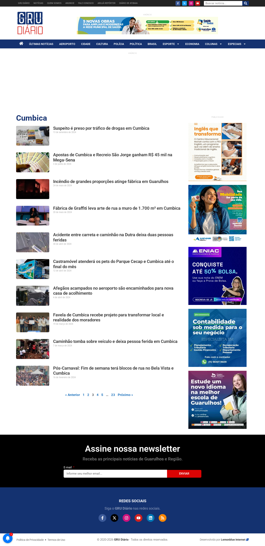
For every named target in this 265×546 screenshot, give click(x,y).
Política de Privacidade (30, 539)
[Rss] (162, 518)
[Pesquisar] (245, 3)
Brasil (152, 44)
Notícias (38, 3)
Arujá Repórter (106, 3)
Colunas (211, 44)
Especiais (234, 44)
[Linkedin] (150, 518)
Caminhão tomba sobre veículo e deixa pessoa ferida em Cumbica (115, 341)
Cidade (85, 44)
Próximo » (125, 395)
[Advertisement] (132, 83)
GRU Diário (24, 3)
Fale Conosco (86, 3)
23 (113, 395)
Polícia (119, 44)
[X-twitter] (184, 3)
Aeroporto (67, 44)
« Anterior (72, 395)
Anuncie (69, 3)
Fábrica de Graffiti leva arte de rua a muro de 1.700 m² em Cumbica (116, 208)
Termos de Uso (56, 539)
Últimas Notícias (41, 44)
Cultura (102, 44)
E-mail (68, 467)
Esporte (169, 44)
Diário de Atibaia (128, 3)
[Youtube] (197, 3)
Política (136, 44)
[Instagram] (191, 3)
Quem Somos (54, 3)
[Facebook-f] (178, 3)
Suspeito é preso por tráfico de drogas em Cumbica (101, 128)
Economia (192, 44)
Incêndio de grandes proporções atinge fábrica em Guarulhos (110, 181)
